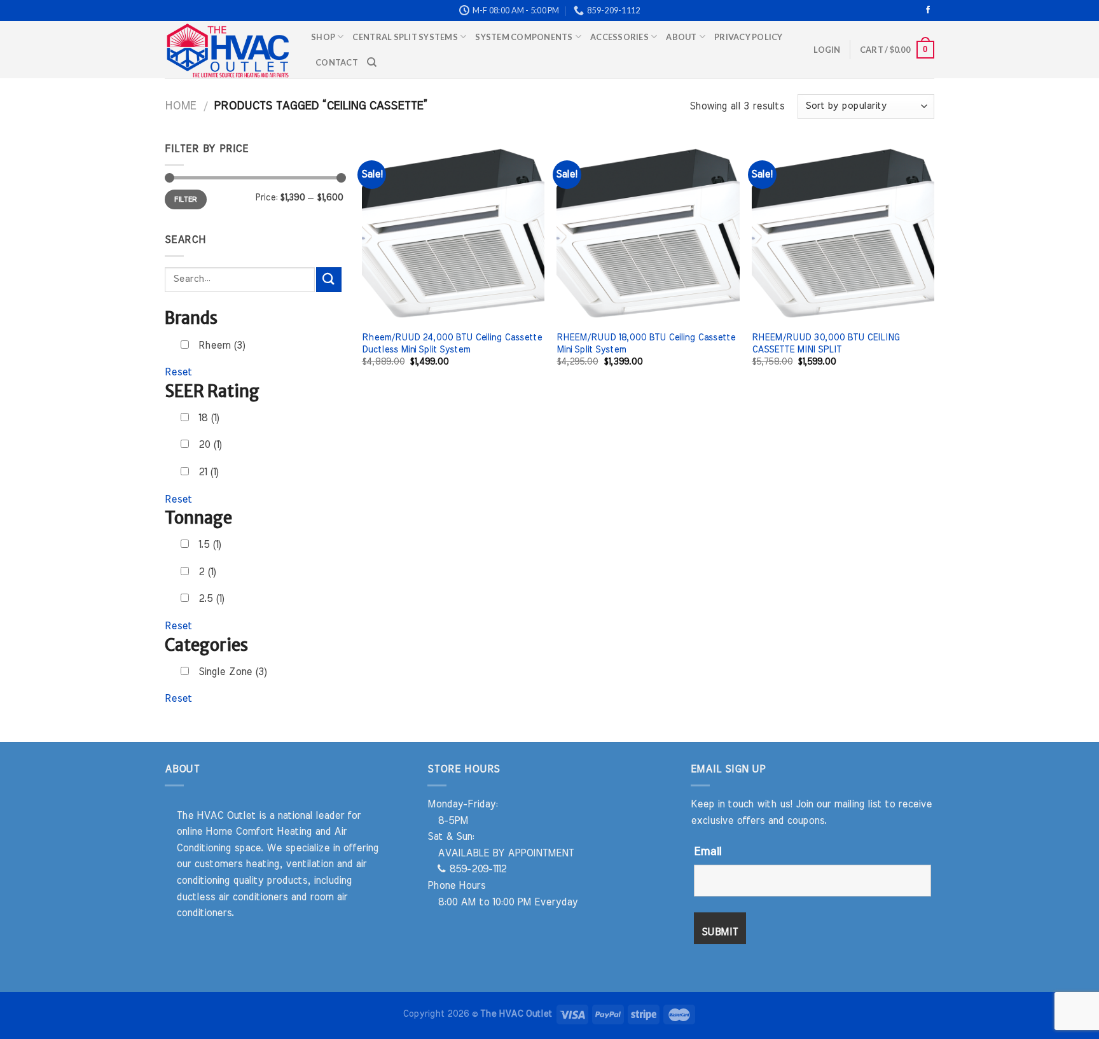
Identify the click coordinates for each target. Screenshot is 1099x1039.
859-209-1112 (476, 869)
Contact (336, 62)
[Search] (372, 62)
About (681, 37)
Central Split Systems (404, 37)
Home (180, 106)
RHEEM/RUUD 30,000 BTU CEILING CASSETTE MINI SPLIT (825, 343)
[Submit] (329, 279)
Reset (178, 372)
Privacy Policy (748, 37)
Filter (185, 199)
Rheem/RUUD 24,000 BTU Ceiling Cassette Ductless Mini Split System (452, 343)
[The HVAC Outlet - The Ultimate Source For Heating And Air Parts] (228, 49)
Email (707, 852)
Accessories (619, 37)
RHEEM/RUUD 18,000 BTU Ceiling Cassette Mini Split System (645, 343)
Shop (323, 37)
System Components (523, 37)
